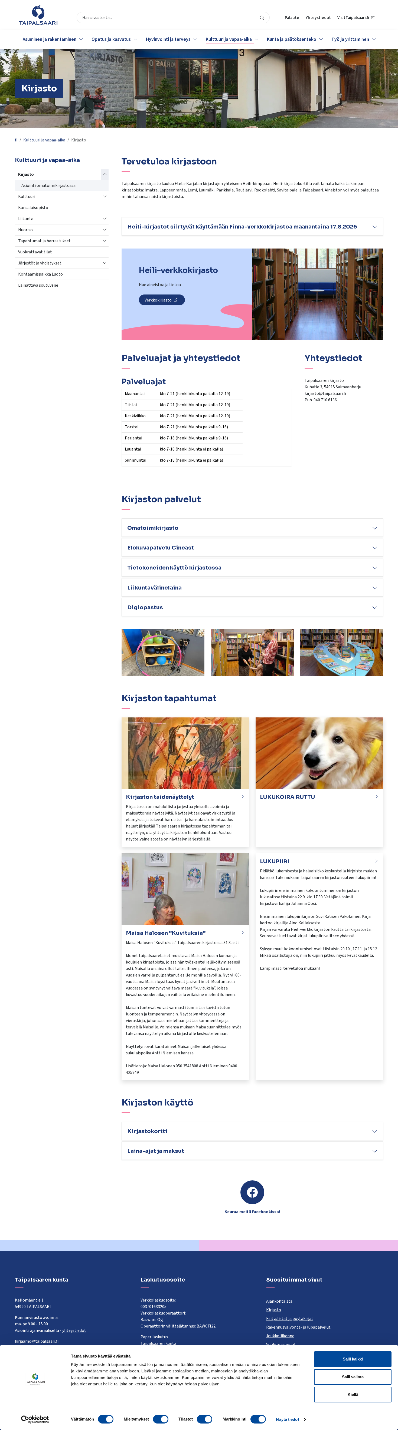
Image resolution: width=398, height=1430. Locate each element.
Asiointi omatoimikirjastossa (48, 185)
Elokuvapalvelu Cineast (160, 547)
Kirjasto (26, 174)
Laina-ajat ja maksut (155, 1151)
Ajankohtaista (279, 1301)
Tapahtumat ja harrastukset (44, 241)
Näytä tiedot (287, 1419)
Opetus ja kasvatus (111, 39)
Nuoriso (25, 230)
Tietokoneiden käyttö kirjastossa (174, 567)
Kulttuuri (26, 197)
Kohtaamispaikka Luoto (40, 274)
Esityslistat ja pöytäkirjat (289, 1319)
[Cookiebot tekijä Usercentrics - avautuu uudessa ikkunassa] (35, 1419)
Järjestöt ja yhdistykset (39, 263)
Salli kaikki (353, 1359)
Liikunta (25, 219)
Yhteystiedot (318, 18)
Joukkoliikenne (280, 1336)
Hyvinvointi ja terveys (168, 39)
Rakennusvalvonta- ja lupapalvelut (298, 1327)
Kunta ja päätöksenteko (291, 39)
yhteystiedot (74, 1330)
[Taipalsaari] (38, 15)
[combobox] (173, 17)
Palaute (292, 18)
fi (16, 140)
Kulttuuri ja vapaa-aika (229, 39)
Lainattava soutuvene (38, 285)
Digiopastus (145, 607)
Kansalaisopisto (33, 208)
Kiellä (353, 1394)
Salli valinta (353, 1377)
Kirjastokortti (147, 1131)
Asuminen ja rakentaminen (49, 39)
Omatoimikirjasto (152, 528)
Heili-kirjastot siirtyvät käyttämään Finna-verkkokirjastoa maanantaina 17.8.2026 (242, 226)
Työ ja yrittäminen (350, 39)
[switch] (160, 1419)
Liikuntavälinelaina (154, 587)
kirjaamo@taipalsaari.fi (37, 1341)
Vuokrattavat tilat (35, 252)
